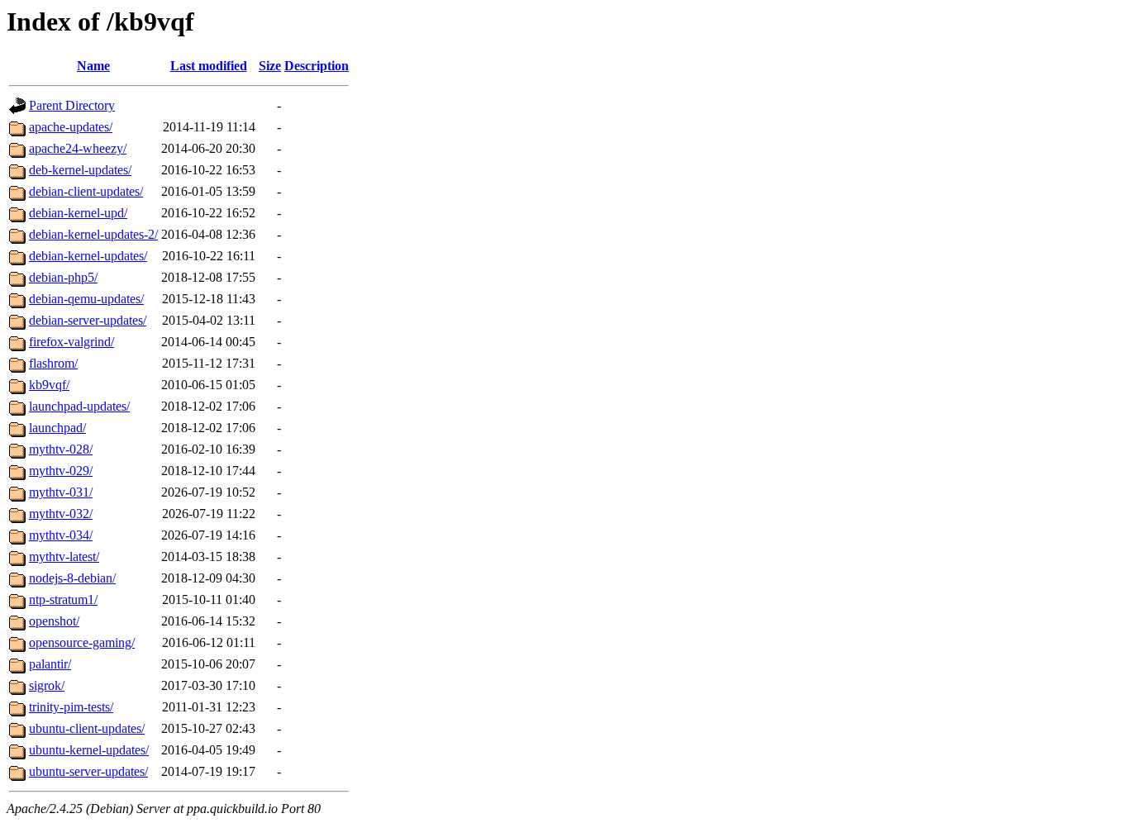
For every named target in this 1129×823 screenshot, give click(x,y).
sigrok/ (46, 685)
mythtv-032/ (61, 514)
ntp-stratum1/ (63, 599)
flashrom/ (53, 363)
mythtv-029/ (61, 471)
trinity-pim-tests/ (71, 707)
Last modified (208, 66)
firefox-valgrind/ (71, 342)
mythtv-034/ (61, 535)
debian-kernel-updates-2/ (93, 234)
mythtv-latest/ (64, 556)
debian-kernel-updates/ (88, 256)
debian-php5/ (63, 277)
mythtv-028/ (61, 449)
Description (316, 66)
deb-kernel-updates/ (80, 170)
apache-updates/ (70, 127)
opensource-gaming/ (82, 642)
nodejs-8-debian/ (72, 578)
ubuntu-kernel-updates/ (89, 750)
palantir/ (50, 664)
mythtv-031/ (61, 492)
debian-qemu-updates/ (86, 299)
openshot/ (54, 621)
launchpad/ (57, 428)
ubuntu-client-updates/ (87, 728)
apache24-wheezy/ (77, 148)
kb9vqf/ (49, 385)
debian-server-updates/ (87, 320)
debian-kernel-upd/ (78, 213)
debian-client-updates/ (86, 191)
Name (93, 66)
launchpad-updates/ (79, 406)
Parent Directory (72, 105)
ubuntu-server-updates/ (88, 771)
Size (270, 66)
